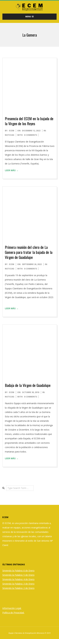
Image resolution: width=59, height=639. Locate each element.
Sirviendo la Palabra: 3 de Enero (18, 583)
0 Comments (30, 135)
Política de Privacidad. (13, 612)
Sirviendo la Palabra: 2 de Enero (18, 588)
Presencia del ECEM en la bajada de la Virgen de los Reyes (29, 121)
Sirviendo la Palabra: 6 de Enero (18, 570)
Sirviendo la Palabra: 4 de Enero (18, 579)
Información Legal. (11, 608)
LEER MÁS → (11, 170)
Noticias (9, 135)
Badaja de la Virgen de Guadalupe (28, 385)
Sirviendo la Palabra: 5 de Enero (18, 574)
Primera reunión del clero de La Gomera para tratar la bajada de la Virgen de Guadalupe (28, 252)
